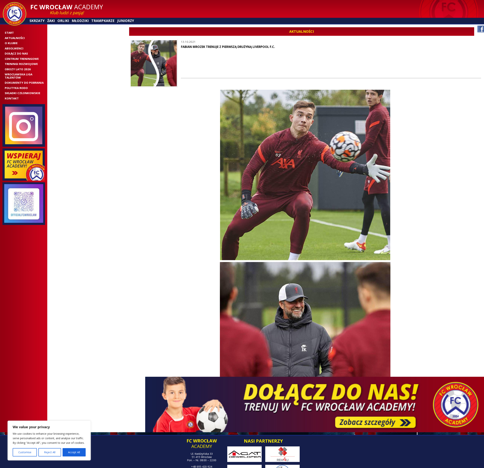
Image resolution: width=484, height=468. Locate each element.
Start (9, 32)
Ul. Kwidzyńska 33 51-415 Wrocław (202, 455)
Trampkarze (102, 21)
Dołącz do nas (16, 53)
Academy (66, 7)
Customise (24, 452)
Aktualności (15, 38)
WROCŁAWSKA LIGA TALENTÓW (18, 75)
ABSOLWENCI (14, 48)
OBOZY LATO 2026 (18, 69)
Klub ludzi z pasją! (67, 12)
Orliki (63, 21)
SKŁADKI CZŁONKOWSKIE (22, 93)
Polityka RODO (16, 88)
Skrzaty (36, 21)
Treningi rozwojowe (21, 64)
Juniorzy (124, 21)
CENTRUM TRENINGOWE (22, 59)
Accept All (74, 452)
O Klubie (11, 43)
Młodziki (79, 21)
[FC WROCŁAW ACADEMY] (14, 14)
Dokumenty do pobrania (24, 82)
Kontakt (12, 98)
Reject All (49, 452)
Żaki (51, 21)
